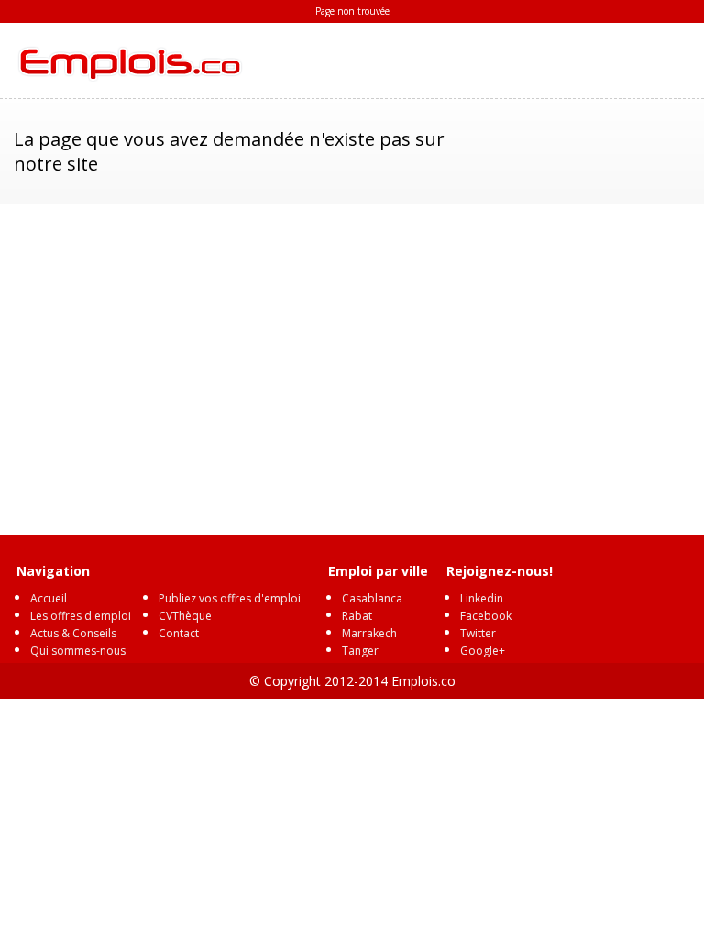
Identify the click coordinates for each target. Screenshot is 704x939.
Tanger (360, 650)
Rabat (357, 616)
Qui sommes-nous (78, 650)
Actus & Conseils (73, 633)
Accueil (48, 598)
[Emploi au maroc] (128, 60)
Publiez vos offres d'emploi (230, 598)
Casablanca (372, 598)
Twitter (478, 633)
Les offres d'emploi (80, 616)
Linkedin (481, 598)
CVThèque (185, 616)
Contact (179, 633)
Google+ (482, 650)
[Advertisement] (352, 360)
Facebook (486, 616)
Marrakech (369, 633)
